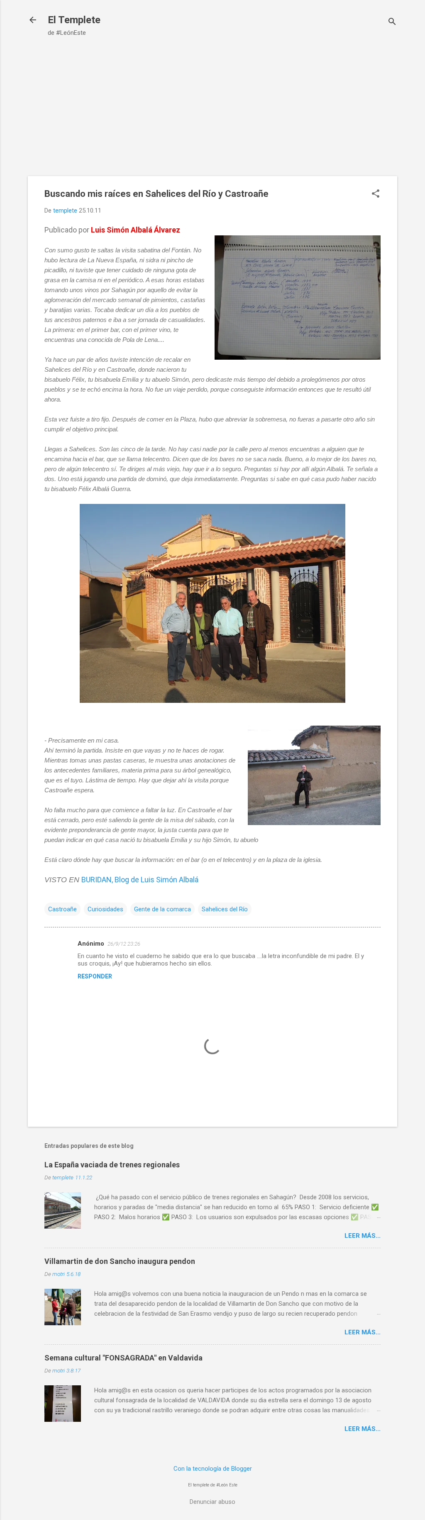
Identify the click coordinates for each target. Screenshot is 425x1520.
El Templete (74, 20)
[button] (376, 194)
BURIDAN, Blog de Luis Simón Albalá (139, 879)
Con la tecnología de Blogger (212, 1468)
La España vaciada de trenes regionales (112, 1164)
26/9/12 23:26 (123, 944)
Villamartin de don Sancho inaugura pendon (119, 1261)
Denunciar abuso (212, 1501)
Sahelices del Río (225, 909)
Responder (95, 976)
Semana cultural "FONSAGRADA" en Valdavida (123, 1357)
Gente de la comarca (162, 909)
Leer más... (362, 1235)
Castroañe (62, 909)
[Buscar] (392, 22)
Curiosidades (105, 909)
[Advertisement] (212, 103)
